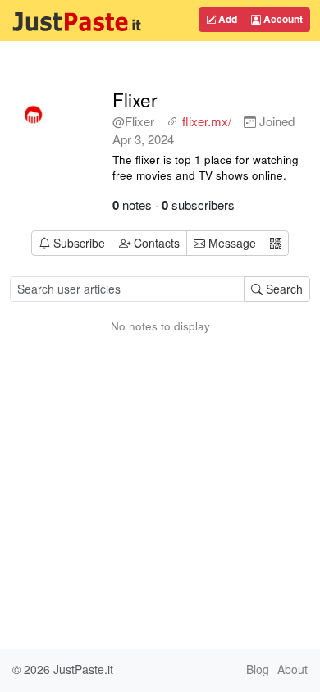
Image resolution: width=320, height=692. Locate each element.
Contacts (157, 242)
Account (282, 18)
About (292, 669)
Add (226, 18)
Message (230, 242)
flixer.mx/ (206, 121)
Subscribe (79, 242)
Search (283, 288)
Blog (257, 669)
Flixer (135, 99)
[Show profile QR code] (276, 243)
